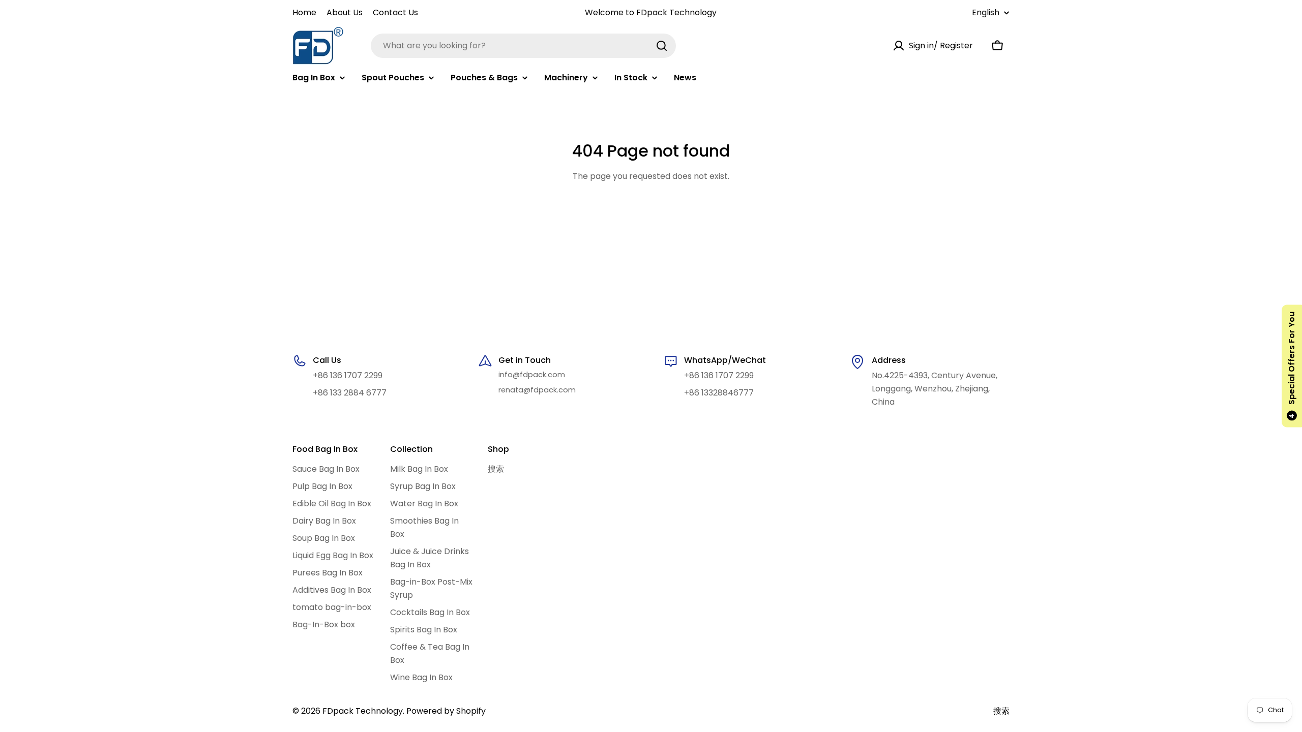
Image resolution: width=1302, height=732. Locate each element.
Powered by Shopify (446, 711)
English (985, 13)
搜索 (1001, 711)
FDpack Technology (362, 711)
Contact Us (395, 12)
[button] (1292, 366)
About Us (345, 12)
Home (304, 12)
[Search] (662, 46)
